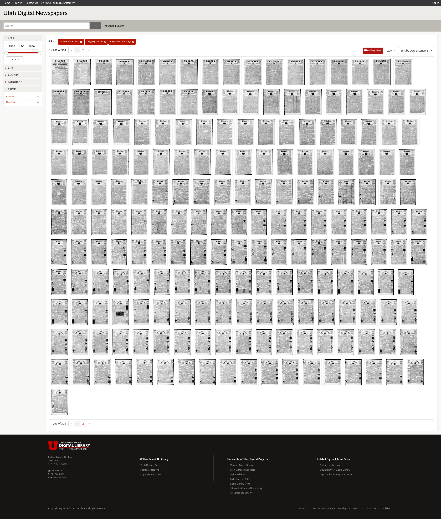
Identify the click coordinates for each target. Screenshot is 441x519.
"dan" (95, 41)
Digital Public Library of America (336, 474)
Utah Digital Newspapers (242, 469)
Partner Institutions (330, 465)
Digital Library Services (151, 465)
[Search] (95, 25)
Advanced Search (115, 25)
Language (15, 82)
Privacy (302, 508)
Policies (386, 508)
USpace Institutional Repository (246, 488)
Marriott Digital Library (241, 465)
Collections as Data (239, 479)
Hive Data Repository (241, 492)
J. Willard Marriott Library (61, 456)
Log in (435, 2)
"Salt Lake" (70, 41)
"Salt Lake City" (121, 41)
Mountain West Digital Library (335, 469)
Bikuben (10, 96)
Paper (12, 89)
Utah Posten (12, 102)
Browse (18, 2)
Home (6, 2)
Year (11, 38)
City (10, 67)
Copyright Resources (151, 474)
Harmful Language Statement (58, 2)
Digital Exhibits (237, 474)
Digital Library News (240, 483)
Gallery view (374, 50)
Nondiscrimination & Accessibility (329, 508)
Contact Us (31, 2)
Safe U (356, 508)
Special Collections (149, 469)
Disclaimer (371, 508)
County (13, 75)
